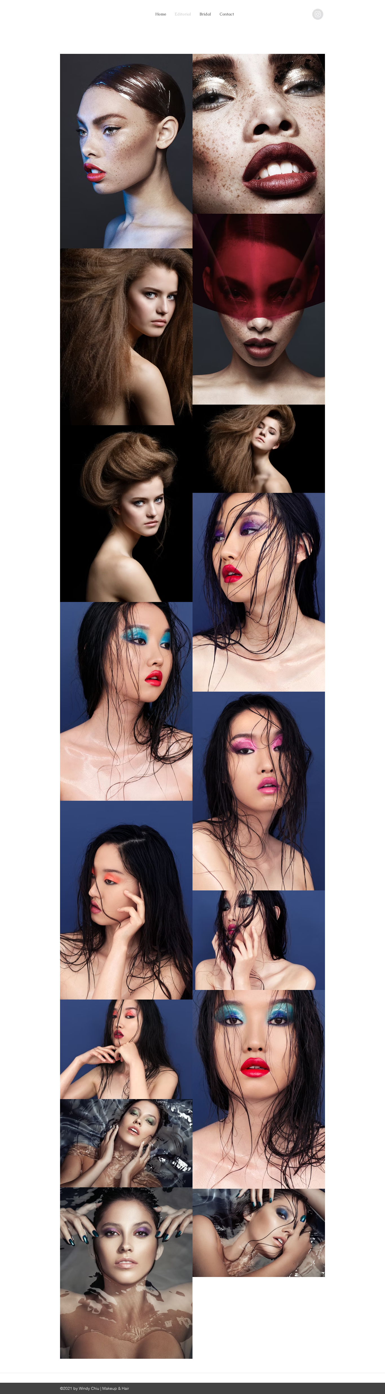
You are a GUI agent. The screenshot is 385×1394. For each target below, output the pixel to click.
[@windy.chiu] (317, 14)
